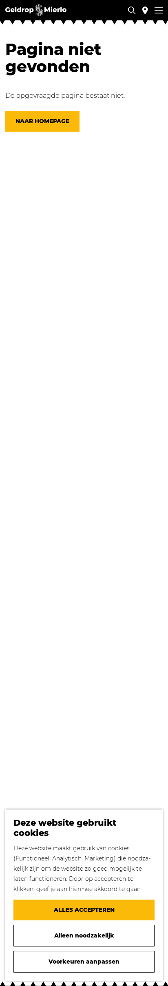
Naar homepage (42, 121)
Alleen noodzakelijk (84, 935)
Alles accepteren (84, 909)
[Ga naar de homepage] (35, 10)
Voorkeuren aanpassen (84, 961)
